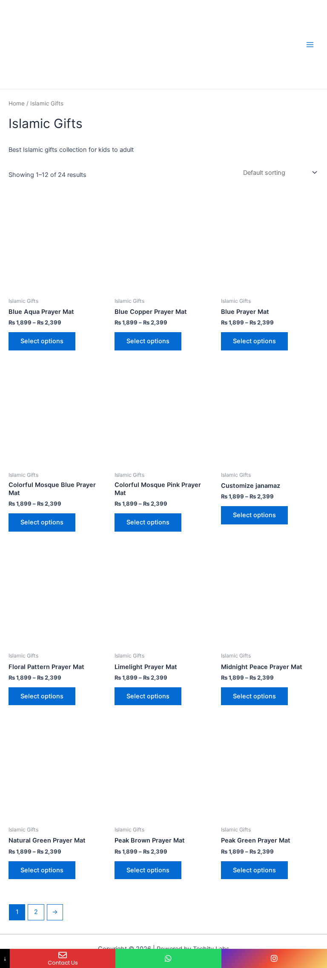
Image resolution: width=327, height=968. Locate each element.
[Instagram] (274, 958)
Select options (41, 341)
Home (17, 103)
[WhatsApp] (168, 958)
